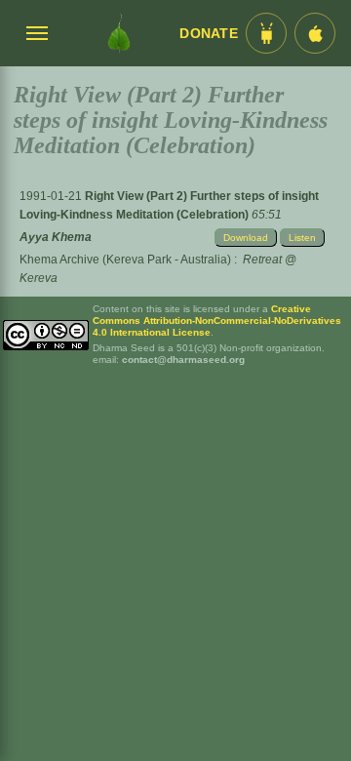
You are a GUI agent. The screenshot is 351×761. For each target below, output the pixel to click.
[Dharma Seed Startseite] (118, 33)
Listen (302, 237)
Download (245, 237)
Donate (208, 33)
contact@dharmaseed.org (183, 359)
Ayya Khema (56, 237)
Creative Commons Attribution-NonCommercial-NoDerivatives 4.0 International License (217, 320)
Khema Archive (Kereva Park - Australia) (125, 259)
